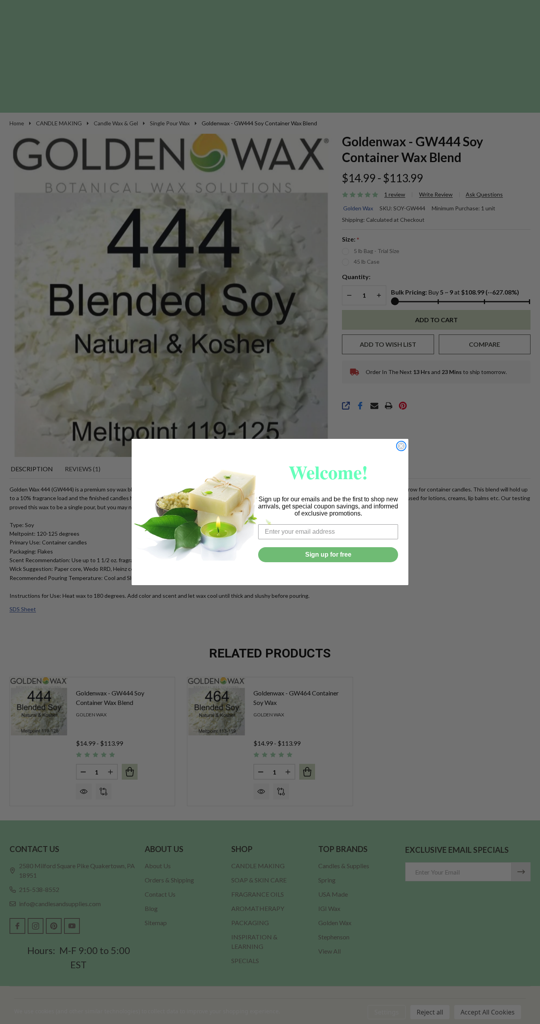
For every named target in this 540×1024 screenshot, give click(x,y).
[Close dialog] (401, 446)
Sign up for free (328, 554)
